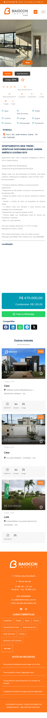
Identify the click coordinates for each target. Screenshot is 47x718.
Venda (40, 351)
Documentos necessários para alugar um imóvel (21, 664)
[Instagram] (26, 609)
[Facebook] (21, 609)
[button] (35, 12)
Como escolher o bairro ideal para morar (18, 672)
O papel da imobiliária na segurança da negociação (22, 691)
